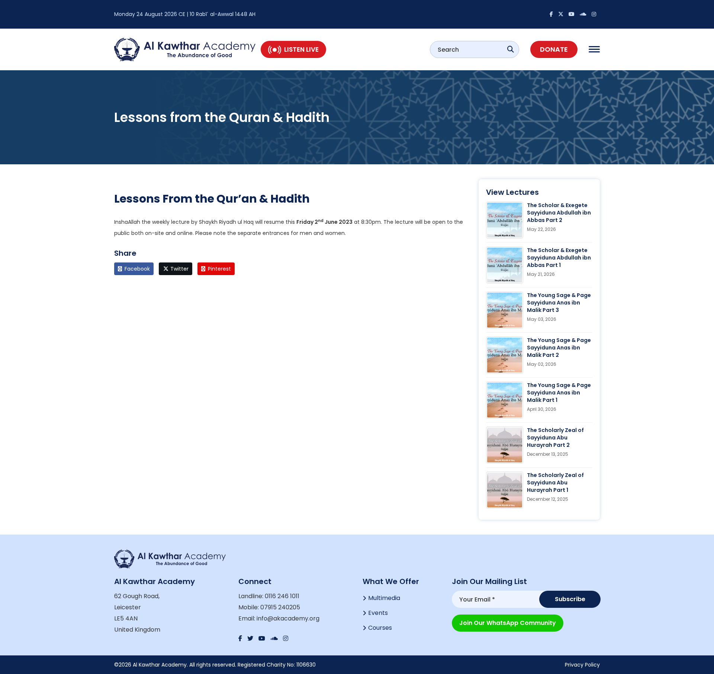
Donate (554, 49)
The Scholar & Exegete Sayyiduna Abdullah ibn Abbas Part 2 (559, 212)
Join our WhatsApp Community (507, 623)
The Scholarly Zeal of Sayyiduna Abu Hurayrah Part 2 (555, 437)
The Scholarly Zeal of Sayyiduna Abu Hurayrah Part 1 (555, 482)
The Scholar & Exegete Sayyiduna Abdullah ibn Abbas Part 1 (559, 257)
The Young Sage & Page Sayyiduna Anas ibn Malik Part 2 (559, 347)
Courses (380, 627)
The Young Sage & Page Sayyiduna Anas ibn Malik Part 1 (559, 392)
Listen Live (301, 49)
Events (378, 613)
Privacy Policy (582, 664)
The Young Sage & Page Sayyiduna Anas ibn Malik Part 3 (559, 302)
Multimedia (384, 598)
